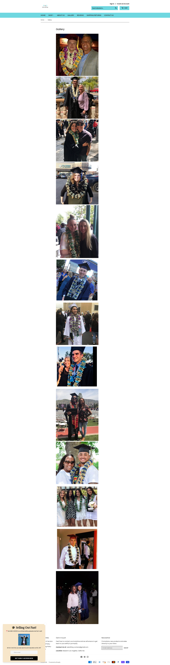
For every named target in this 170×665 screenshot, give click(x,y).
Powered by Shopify (54, 662)
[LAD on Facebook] (81, 657)
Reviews (80, 15)
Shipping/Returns (94, 15)
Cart (126, 8)
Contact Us (109, 15)
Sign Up (126, 648)
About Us (61, 15)
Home (43, 15)
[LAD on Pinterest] (85, 657)
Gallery (71, 15)
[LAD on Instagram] (88, 657)
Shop (50, 15)
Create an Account (123, 4)
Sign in (112, 4)
